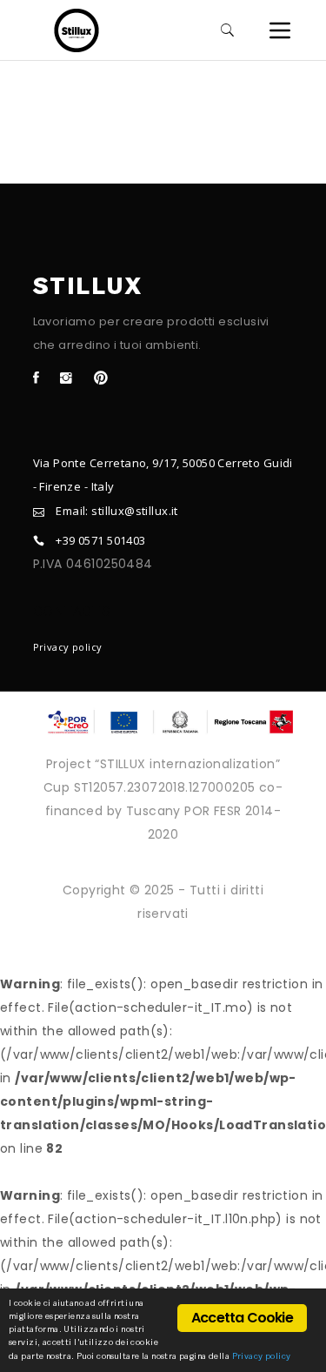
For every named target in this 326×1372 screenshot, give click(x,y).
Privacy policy (68, 646)
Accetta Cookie (242, 1318)
